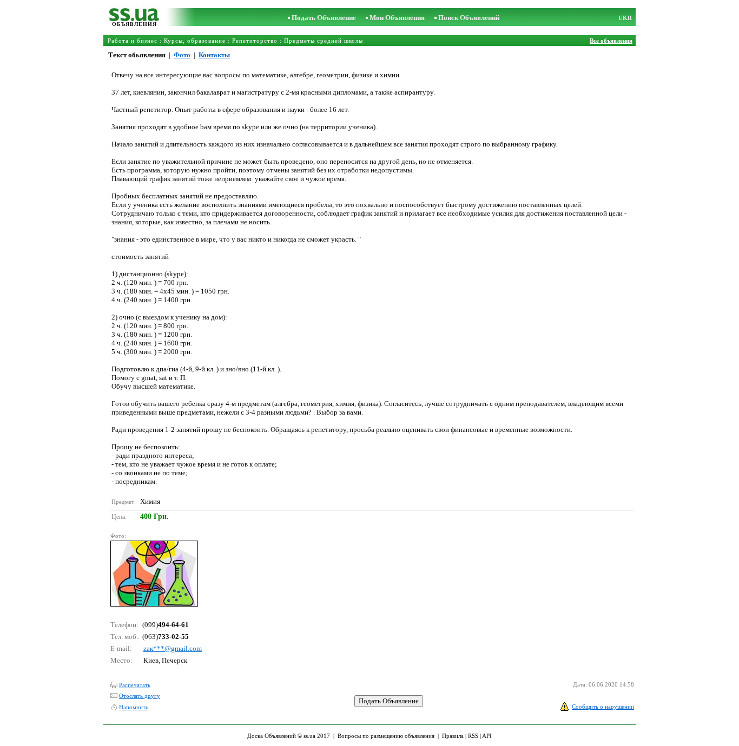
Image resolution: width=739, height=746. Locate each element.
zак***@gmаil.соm (172, 648)
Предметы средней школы (323, 40)
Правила (453, 735)
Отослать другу (139, 695)
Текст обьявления (137, 55)
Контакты (214, 55)
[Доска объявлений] (134, 19)
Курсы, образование (195, 40)
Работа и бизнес (132, 40)
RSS (473, 735)
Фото (182, 55)
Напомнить (133, 707)
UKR (625, 18)
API (487, 735)
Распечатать (134, 685)
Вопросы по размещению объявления (386, 735)
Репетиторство (255, 40)
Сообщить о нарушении (603, 706)
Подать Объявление (324, 18)
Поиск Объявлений (468, 18)
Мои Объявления (397, 18)
